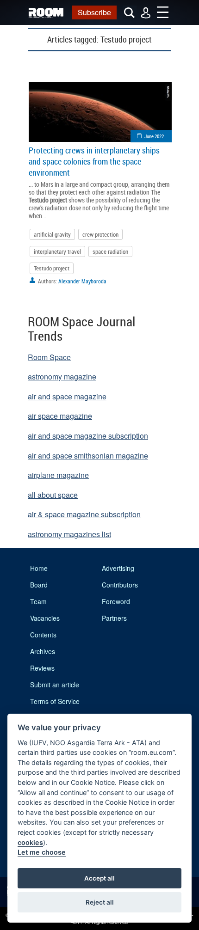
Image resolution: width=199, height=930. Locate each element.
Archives (42, 651)
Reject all (100, 902)
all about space (53, 494)
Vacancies (45, 618)
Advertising (118, 568)
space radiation (110, 251)
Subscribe (94, 12)
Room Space (49, 357)
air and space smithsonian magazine (88, 455)
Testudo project (51, 268)
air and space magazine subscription (88, 435)
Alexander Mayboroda (82, 281)
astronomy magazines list (69, 534)
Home (39, 568)
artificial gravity (52, 234)
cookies (30, 842)
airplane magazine (58, 475)
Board (39, 584)
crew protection (100, 234)
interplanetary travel (57, 251)
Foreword (116, 601)
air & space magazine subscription (84, 514)
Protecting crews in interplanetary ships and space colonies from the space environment (94, 161)
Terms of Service (55, 701)
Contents (43, 634)
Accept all (99, 878)
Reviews (42, 668)
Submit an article (54, 684)
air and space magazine (67, 396)
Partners (114, 618)
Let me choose (42, 852)
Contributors (120, 584)
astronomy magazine (62, 376)
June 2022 (154, 136)
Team (38, 601)
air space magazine (60, 415)
